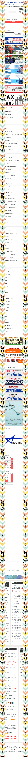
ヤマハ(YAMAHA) (7, 120)
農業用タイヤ (7, 222)
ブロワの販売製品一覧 (7, 192)
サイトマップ (5, 319)
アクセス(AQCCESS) (8, 117)
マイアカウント (5, 331)
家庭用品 (4, 289)
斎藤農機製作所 (7, 178)
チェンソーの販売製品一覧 (8, 251)
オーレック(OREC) (8, 310)
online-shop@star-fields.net (5, 611)
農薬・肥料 (4, 280)
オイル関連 (4, 283)
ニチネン (6, 128)
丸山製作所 (6, 236)
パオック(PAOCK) (8, 131)
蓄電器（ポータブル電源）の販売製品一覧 (12, 134)
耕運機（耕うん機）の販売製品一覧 (10, 143)
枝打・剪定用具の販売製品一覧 (9, 260)
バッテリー (4, 263)
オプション (6, 163)
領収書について (5, 322)
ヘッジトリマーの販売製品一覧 (9, 201)
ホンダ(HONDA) (7, 114)
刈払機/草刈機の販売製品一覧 (9, 166)
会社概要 (17, 6)
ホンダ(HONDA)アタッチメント (11, 149)
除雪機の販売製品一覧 (7, 298)
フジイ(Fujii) (6, 307)
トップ (11, 6)
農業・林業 (4, 219)
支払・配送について (16, 746)
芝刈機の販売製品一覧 (7, 184)
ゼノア (5, 245)
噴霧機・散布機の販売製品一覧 (9, 233)
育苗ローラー (7, 227)
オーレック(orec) (7, 189)
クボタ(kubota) (7, 152)
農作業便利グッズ (6, 277)
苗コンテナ (6, 225)
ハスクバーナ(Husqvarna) (9, 175)
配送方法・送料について (8, 328)
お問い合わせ (14, 749)
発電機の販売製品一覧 (7, 111)
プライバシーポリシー (20, 747)
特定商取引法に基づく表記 (8, 747)
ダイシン (6, 125)
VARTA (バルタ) (7, 268)
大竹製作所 (6, 242)
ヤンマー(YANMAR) (8, 157)
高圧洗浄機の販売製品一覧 (8, 213)
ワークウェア (5, 286)
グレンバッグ (7, 230)
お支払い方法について (7, 325)
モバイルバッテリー (8, 295)
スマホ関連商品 (5, 292)
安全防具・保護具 (6, 271)
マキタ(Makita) (7, 123)
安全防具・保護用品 (8, 257)
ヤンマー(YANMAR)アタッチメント (11, 160)
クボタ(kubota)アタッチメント (10, 154)
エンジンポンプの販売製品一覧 (9, 207)
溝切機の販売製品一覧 (7, 239)
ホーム (8, 746)
